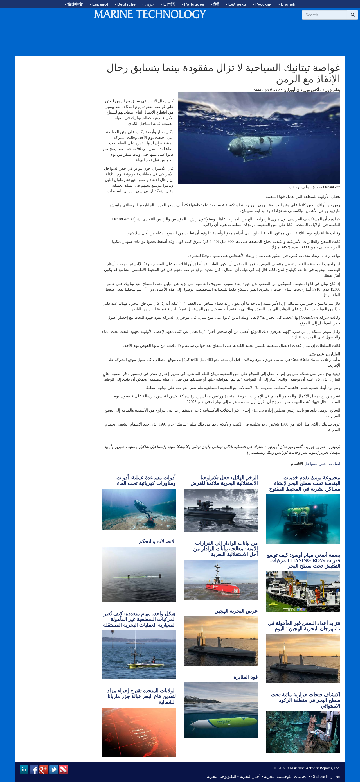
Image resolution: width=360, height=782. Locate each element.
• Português (193, 4)
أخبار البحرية (250, 776)
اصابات (334, 463)
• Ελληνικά (236, 4)
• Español (99, 4)
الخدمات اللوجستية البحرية (286, 776)
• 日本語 (168, 4)
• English (287, 4)
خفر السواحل (315, 463)
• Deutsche (125, 4)
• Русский (262, 4)
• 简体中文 (74, 4)
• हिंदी (215, 4)
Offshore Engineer (325, 776)
